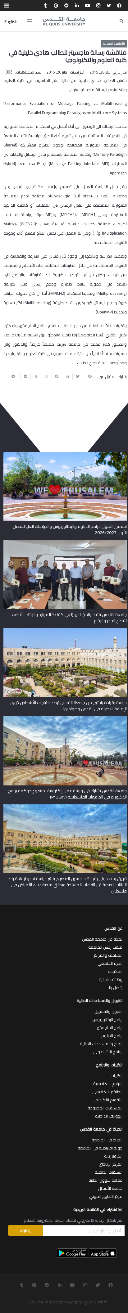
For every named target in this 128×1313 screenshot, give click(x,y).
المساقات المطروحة (105, 1108)
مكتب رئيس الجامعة (105, 947)
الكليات (116, 1075)
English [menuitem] (10, 21)
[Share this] (88, 376)
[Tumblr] (45, 5)
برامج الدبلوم (111, 1035)
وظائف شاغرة (110, 979)
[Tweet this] (77, 376)
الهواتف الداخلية (108, 1116)
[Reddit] (66, 5)
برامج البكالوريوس (107, 1019)
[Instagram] (98, 5)
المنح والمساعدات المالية (101, 1043)
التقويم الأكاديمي (107, 1100)
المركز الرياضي (110, 1164)
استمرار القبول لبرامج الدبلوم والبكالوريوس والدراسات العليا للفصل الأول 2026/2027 (70, 529)
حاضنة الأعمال (110, 1188)
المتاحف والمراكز (108, 955)
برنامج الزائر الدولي (107, 1051)
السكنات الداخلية (108, 1172)
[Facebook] (119, 5)
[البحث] (121, 21)
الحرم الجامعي (110, 963)
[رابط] (64, 21)
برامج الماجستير (109, 1027)
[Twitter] (108, 5)
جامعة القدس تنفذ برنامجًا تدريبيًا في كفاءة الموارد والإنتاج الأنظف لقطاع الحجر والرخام (69, 617)
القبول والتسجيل (108, 1011)
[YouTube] (87, 5)
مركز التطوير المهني (105, 1196)
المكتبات (115, 971)
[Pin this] (57, 376)
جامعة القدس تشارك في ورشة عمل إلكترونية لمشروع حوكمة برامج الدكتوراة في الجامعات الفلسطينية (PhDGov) (67, 794)
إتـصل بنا (115, 987)
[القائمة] (29, 21)
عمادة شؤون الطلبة (105, 1180)
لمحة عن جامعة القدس (102, 939)
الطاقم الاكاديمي (107, 1091)
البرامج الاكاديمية (107, 1083)
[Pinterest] (56, 5)
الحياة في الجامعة (107, 1140)
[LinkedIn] (77, 5)
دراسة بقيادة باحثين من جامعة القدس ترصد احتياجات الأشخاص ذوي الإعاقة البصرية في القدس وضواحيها (68, 706)
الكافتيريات (113, 1156)
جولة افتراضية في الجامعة (100, 1148)
